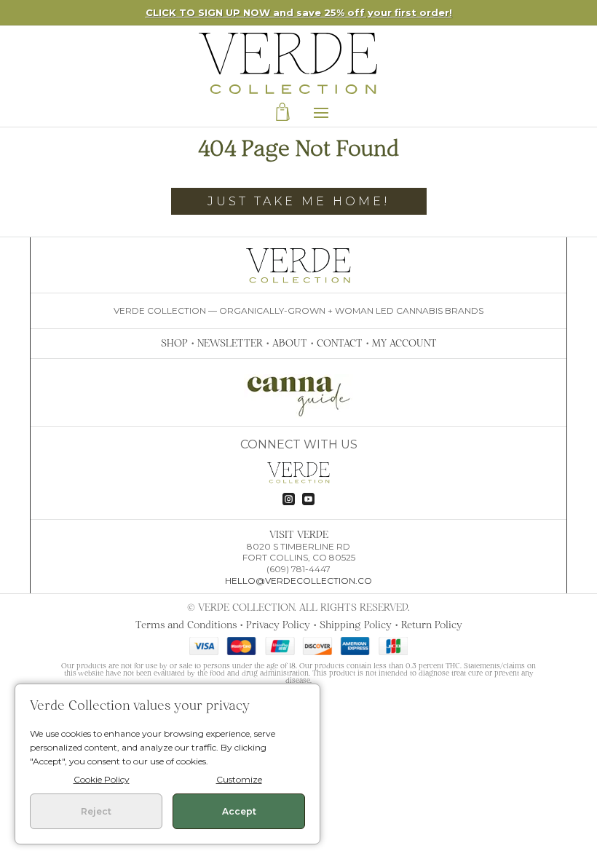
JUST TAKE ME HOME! (298, 201)
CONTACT (340, 342)
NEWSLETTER (230, 342)
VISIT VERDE (298, 534)
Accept (239, 811)
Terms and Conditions (186, 624)
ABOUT (289, 342)
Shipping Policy (356, 624)
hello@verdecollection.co (298, 580)
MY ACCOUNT (404, 342)
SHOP (174, 342)
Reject (96, 811)
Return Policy (431, 624)
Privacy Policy (278, 624)
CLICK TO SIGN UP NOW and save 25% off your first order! (299, 12)
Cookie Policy (102, 779)
